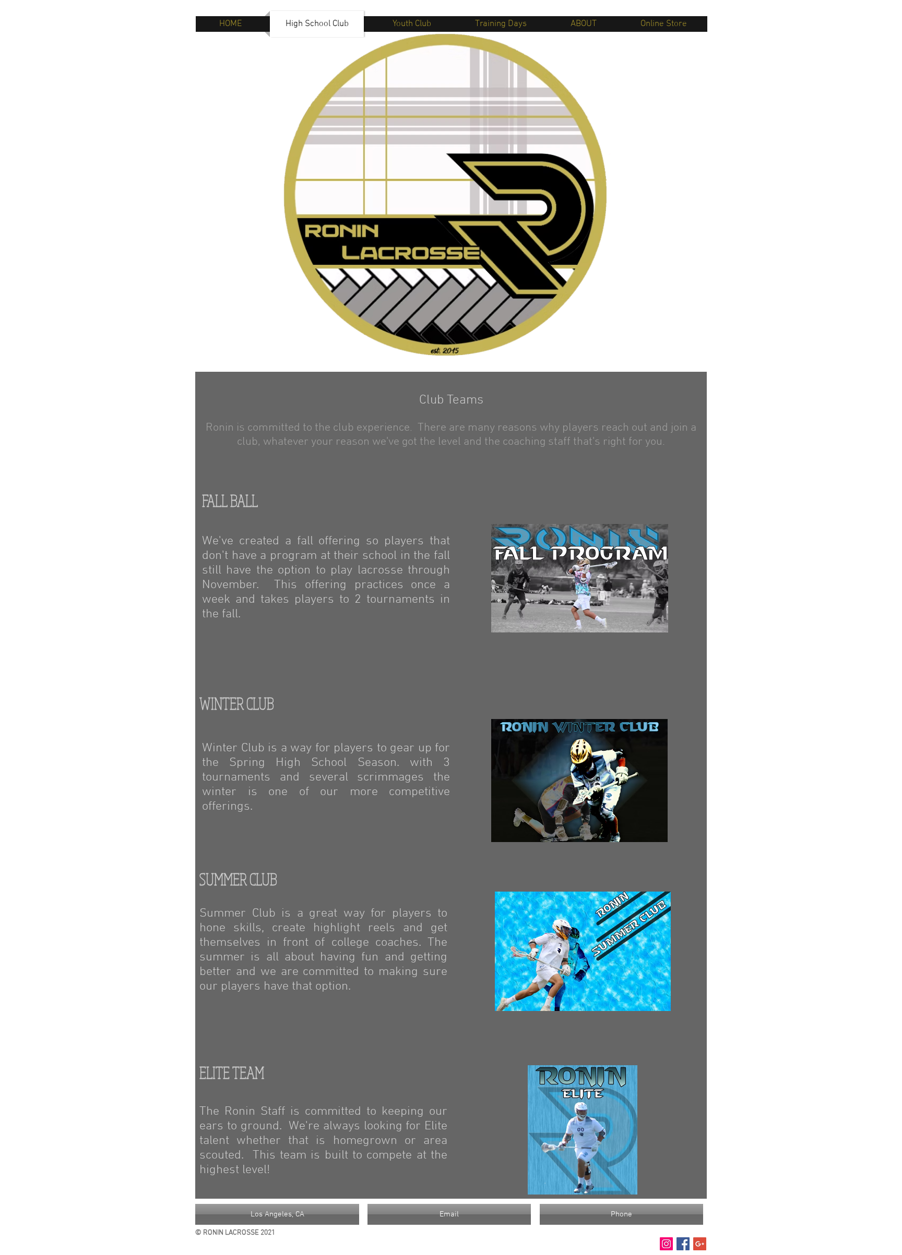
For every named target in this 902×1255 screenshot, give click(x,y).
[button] (277, 1214)
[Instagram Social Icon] (666, 1243)
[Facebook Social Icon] (683, 1243)
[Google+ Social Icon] (699, 1243)
